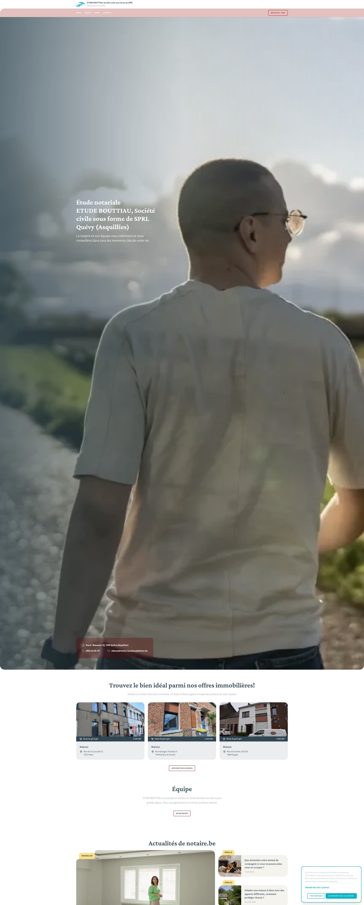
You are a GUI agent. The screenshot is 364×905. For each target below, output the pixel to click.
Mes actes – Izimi (278, 13)
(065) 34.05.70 (92, 650)
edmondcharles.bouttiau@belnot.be (129, 650)
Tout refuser (316, 896)
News (97, 13)
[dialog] (331, 884)
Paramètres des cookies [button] (317, 888)
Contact (107, 13)
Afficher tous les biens (182, 768)
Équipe (87, 13)
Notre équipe (182, 814)
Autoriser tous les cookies (341, 896)
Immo (78, 13)
